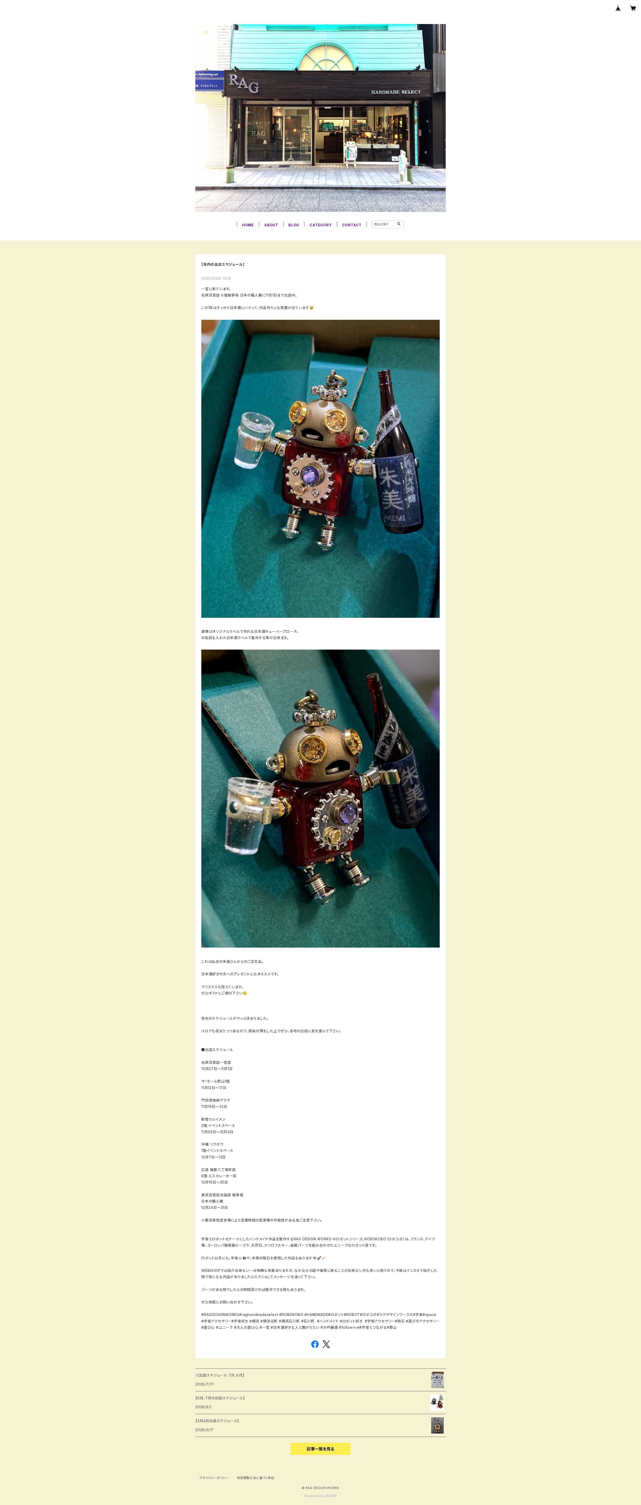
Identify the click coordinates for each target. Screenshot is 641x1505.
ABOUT (271, 225)
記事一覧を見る (320, 1448)
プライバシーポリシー (214, 1478)
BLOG (293, 225)
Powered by (315, 1496)
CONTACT (352, 225)
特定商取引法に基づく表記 (255, 1478)
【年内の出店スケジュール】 (223, 264)
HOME (248, 225)
